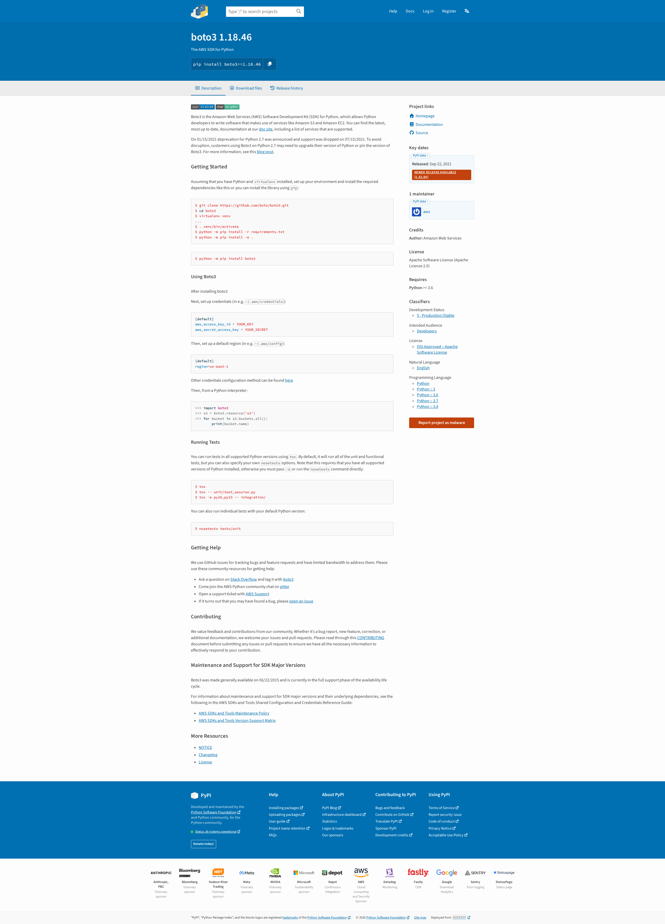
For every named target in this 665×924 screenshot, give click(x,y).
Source (422, 133)
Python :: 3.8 (427, 406)
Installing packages (284, 808)
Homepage (425, 116)
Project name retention (287, 828)
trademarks (290, 917)
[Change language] (467, 11)
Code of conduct (442, 821)
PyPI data (419, 155)
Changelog (208, 755)
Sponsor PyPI (385, 828)
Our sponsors (332, 835)
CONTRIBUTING (370, 638)
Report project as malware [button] (441, 423)
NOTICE (205, 747)
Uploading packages (285, 814)
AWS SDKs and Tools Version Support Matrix (237, 720)
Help (393, 11)
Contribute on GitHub (392, 814)
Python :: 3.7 (427, 401)
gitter (284, 587)
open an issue (301, 601)
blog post (265, 152)
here (289, 380)
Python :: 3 (426, 389)
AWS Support (257, 594)
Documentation (429, 124)
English (423, 368)
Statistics (329, 821)
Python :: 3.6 (427, 395)
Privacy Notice (440, 828)
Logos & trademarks (337, 828)
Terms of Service (442, 808)
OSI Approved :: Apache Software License (437, 349)
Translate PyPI (386, 821)
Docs (410, 11)
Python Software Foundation (213, 812)
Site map (420, 917)
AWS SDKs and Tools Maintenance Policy (234, 713)
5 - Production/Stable (435, 315)
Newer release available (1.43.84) (435, 174)
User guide (277, 821)
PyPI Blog (329, 808)
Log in (428, 11)
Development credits (391, 835)
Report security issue (445, 814)
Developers (427, 331)
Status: (215, 832)
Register (449, 11)
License (205, 762)
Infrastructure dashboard (342, 814)
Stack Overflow (243, 579)
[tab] (208, 88)
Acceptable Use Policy (446, 835)
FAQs (273, 835)
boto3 (288, 579)
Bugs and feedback (390, 808)
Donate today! (203, 843)
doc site (265, 129)
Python (423, 383)
